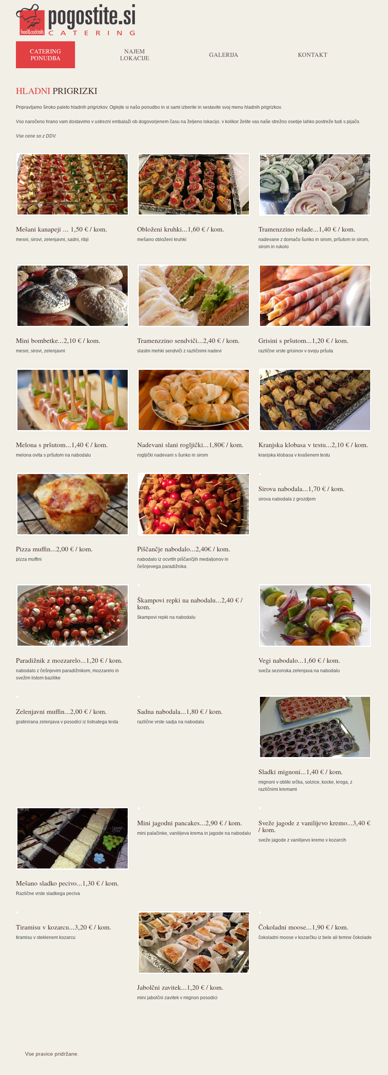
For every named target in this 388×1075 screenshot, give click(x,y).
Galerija (223, 54)
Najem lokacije (134, 54)
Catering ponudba (45, 54)
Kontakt (312, 54)
